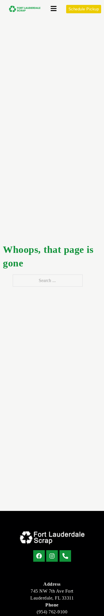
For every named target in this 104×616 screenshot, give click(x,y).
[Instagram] (52, 556)
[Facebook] (39, 556)
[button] (53, 9)
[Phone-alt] (65, 556)
